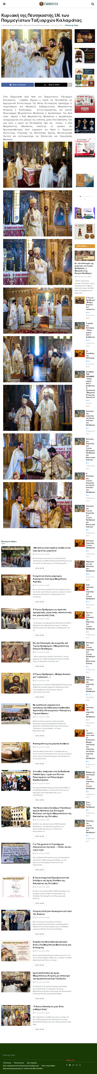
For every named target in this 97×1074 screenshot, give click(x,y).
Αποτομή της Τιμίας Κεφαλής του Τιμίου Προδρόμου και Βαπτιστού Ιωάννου (91, 516)
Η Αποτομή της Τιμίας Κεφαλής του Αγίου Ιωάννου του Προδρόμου (91, 482)
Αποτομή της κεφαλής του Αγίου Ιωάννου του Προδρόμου (91, 418)
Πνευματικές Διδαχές (12, 644)
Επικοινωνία (19, 1063)
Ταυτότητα (7, 1063)
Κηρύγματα (8, 675)
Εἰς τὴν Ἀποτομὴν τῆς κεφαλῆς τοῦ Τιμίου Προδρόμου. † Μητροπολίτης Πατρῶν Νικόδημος (51, 645)
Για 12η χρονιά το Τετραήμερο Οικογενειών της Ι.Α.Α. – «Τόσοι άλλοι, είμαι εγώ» (52, 847)
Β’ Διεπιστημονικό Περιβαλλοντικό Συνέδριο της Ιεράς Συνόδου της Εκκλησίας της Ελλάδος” (51, 880)
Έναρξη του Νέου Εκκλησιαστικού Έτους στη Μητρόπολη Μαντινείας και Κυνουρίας (52, 944)
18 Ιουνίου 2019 (57, 25)
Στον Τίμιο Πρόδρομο (90, 804)
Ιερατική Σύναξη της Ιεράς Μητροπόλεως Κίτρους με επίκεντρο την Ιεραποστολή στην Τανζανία (51, 975)
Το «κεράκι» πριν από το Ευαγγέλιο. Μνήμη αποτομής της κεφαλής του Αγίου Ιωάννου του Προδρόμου (91, 744)
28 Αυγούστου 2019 (90, 343)
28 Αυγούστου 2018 (90, 577)
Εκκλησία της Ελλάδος (13, 25)
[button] (80, 196)
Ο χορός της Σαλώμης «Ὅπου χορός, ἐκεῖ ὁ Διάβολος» (90, 330)
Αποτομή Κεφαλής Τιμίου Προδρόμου (91, 544)
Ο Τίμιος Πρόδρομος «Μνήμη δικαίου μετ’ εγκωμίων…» (51, 675)
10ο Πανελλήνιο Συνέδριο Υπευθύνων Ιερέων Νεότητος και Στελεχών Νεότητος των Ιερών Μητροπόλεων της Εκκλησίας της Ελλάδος (52, 812)
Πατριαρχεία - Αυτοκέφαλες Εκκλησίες (15, 706)
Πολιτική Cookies (48, 1066)
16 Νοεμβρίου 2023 (90, 605)
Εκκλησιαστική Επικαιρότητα (37, 25)
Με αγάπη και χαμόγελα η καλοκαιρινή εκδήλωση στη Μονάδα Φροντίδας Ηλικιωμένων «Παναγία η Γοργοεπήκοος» (52, 709)
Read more (39, 568)
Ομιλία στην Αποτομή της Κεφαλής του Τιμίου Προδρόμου (91, 620)
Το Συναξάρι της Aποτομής (90, 354)
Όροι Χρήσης (32, 1063)
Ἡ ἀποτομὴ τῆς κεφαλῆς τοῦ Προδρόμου (91, 711)
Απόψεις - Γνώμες (11, 744)
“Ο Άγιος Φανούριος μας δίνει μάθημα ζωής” (48, 1008)
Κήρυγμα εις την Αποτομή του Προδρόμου (91, 566)
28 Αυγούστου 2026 (41, 652)
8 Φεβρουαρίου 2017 (91, 431)
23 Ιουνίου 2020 (89, 403)
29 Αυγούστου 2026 (41, 554)
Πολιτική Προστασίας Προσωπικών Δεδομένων (21, 1066)
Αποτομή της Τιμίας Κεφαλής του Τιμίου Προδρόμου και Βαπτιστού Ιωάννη (91, 653)
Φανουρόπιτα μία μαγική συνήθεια (51, 743)
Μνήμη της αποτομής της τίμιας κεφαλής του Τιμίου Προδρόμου (91, 780)
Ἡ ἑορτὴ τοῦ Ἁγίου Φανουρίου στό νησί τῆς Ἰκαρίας (52, 912)
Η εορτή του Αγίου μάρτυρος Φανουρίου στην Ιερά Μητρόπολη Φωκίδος (49, 578)
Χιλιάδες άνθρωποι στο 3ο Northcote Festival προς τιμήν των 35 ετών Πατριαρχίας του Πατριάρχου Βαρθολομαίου (51, 775)
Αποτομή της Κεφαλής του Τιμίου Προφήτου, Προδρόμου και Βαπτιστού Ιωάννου (91, 449)
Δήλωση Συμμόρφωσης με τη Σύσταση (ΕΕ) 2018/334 (23, 1068)
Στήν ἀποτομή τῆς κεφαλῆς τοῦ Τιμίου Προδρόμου (91, 592)
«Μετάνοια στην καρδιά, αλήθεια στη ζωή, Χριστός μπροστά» (52, 549)
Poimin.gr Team (72, 25)
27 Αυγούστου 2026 (41, 1013)
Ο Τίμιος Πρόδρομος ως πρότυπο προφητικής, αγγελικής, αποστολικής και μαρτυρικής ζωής (52, 612)
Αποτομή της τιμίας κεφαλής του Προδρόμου (91, 827)
